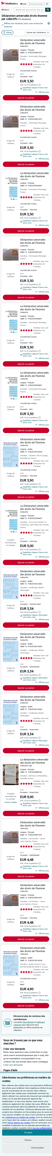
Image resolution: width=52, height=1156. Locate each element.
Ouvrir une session (36, 4)
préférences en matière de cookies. (21, 1117)
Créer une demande (13, 1064)
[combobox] (29, 10)
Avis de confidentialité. (42, 1128)
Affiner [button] (9, 32)
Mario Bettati (28, 1022)
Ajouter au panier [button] (26, 97)
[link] (48, 23)
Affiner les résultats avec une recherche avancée (23, 25)
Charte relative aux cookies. (19, 1122)
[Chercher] (48, 10)
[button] (42, 92)
